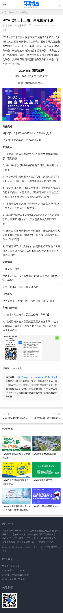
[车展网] (31, 8)
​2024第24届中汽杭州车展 (17, 418)
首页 (4, 12)
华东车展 (13, 12)
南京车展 (17, 368)
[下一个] (60, 280)
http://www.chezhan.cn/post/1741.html (37, 377)
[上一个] (3, 280)
